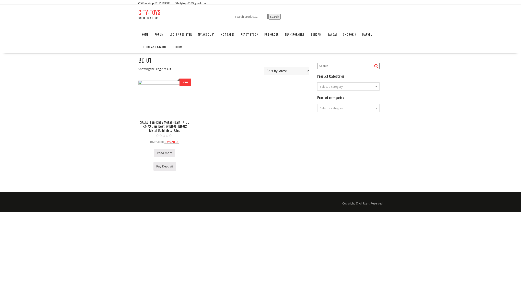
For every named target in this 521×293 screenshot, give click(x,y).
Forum (159, 34)
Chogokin (349, 34)
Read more (164, 153)
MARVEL (367, 34)
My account (206, 34)
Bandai (332, 34)
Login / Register (181, 34)
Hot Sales (228, 34)
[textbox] (348, 87)
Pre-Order (271, 34)
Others (178, 47)
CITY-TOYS (149, 12)
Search (274, 17)
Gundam (316, 34)
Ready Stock (249, 34)
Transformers (294, 34)
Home (145, 34)
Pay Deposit (164, 166)
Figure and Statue (153, 47)
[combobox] (348, 86)
